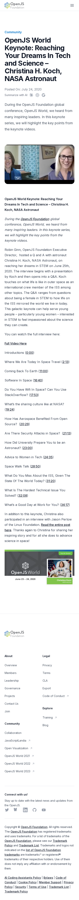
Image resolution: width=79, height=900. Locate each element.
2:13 (65, 362)
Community (13, 32)
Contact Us (11, 703)
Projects (10, 696)
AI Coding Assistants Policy (23, 877)
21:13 (66, 433)
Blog (45, 725)
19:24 (10, 409)
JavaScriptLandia (15, 740)
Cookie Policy (27, 882)
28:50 (35, 466)
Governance (12, 688)
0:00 (29, 353)
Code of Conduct (54, 696)
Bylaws (48, 877)
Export (47, 688)
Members (10, 673)
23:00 (27, 448)
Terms (46, 673)
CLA (45, 680)
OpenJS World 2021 (17, 755)
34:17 (65, 505)
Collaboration (13, 732)
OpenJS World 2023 (17, 771)
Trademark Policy (16, 891)
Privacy (47, 665)
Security (20, 886)
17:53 (34, 395)
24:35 (48, 457)
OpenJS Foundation (35, 219)
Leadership (12, 680)
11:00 (43, 371)
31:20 (51, 481)
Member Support (50, 882)
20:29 (24, 424)
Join (7, 711)
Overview (11, 665)
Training (48, 717)
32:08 (22, 495)
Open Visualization (16, 748)
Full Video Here (16, 343)
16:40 (38, 380)
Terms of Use (37, 886)
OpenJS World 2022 (17, 763)
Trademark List (29, 845)
